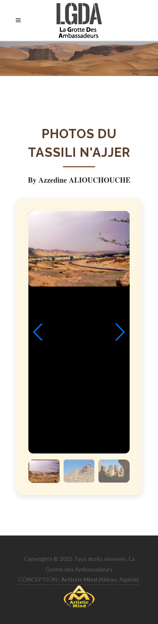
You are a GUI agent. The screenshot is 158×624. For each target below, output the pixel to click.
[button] (120, 332)
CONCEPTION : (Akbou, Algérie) (78, 579)
